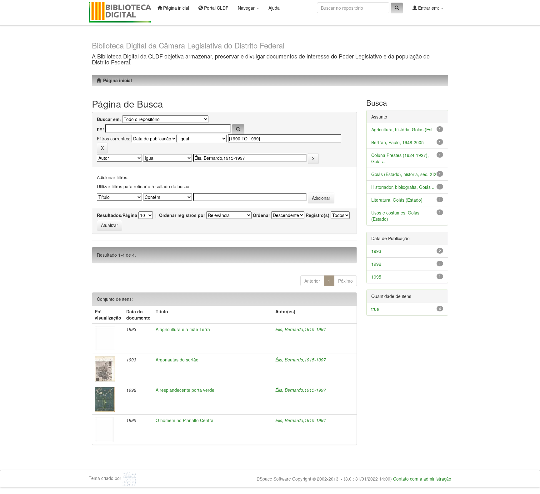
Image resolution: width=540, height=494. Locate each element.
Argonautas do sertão (177, 359)
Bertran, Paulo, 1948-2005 (397, 142)
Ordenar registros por (182, 215)
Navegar (247, 8)
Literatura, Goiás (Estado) (396, 200)
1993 (376, 251)
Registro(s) (317, 215)
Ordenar (261, 215)
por (100, 128)
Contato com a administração (422, 479)
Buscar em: (109, 119)
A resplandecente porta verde (185, 390)
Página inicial (175, 8)
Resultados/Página (117, 215)
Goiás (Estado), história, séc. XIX (404, 174)
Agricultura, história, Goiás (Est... (403, 129)
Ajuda (274, 8)
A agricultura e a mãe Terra (183, 329)
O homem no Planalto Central (185, 420)
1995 (376, 277)
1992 (376, 264)
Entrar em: (428, 8)
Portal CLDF (215, 8)
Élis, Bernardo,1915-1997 (300, 329)
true (375, 309)
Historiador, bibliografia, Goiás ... (403, 187)
